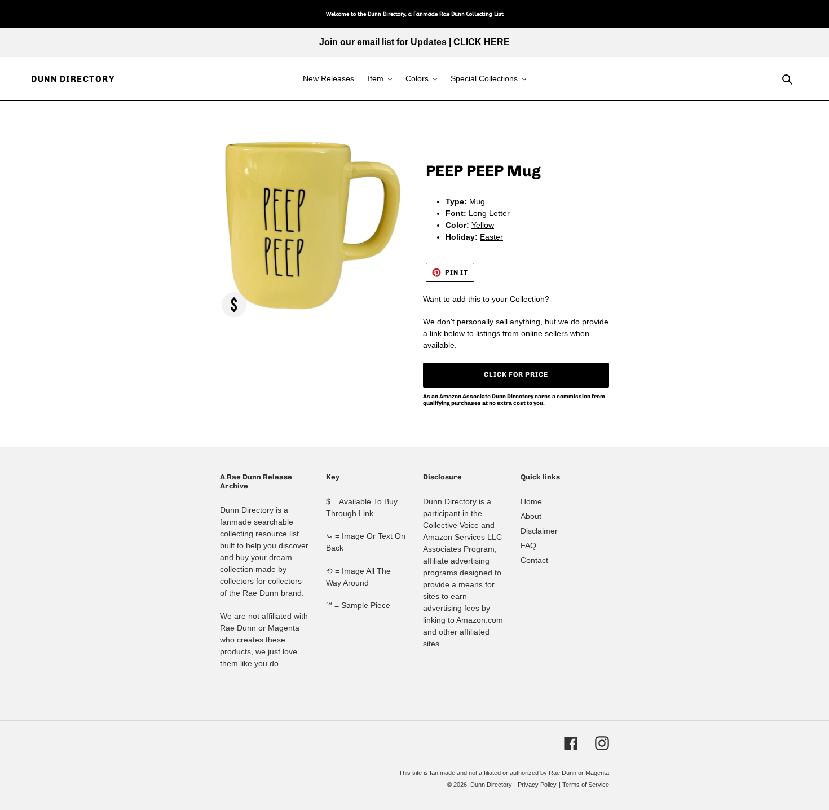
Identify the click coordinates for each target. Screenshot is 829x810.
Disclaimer (539, 530)
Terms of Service (585, 784)
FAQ (528, 545)
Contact (534, 560)
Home (531, 501)
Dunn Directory (72, 79)
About (531, 516)
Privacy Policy (537, 784)
